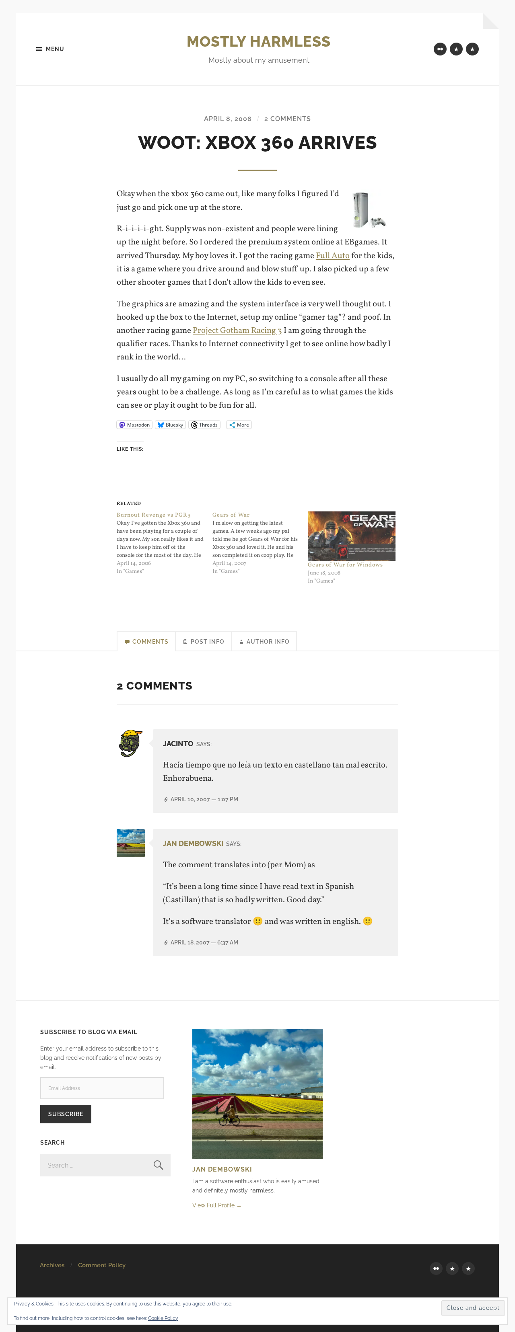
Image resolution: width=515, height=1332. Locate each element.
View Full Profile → (217, 1205)
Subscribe (65, 1113)
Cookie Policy (163, 1318)
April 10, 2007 (204, 799)
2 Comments (287, 119)
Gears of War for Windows (345, 565)
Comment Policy (102, 1265)
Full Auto (333, 256)
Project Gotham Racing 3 (237, 331)
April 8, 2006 (228, 119)
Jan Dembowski (193, 843)
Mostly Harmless (259, 41)
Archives (52, 1265)
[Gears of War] (260, 543)
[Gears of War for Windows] (352, 536)
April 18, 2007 (204, 942)
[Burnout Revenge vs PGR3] (164, 543)
